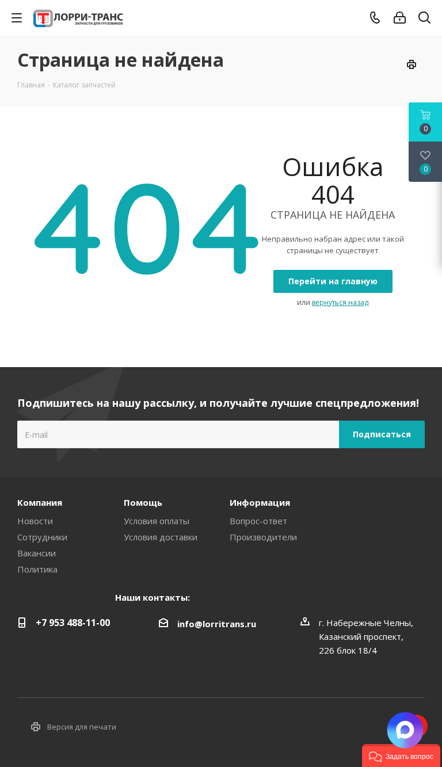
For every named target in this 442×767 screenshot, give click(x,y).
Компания (39, 502)
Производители (263, 537)
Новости (35, 520)
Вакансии (36, 553)
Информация (260, 502)
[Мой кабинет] (400, 18)
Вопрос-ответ (258, 520)
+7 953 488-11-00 (73, 622)
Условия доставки (160, 537)
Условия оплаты (156, 520)
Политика (37, 569)
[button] (401, 755)
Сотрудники (42, 537)
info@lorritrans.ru (216, 623)
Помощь (143, 502)
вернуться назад (340, 302)
